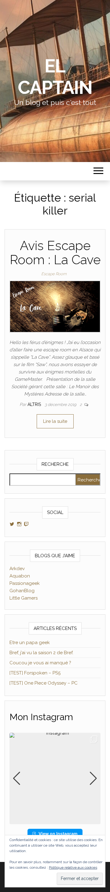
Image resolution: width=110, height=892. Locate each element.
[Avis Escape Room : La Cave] (55, 306)
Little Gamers (23, 598)
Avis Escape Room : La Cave (55, 252)
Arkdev (17, 568)
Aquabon (19, 576)
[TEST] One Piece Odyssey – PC (43, 683)
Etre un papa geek (29, 642)
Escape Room (54, 274)
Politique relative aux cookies (73, 867)
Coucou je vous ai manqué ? (40, 663)
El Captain (55, 76)
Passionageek (24, 583)
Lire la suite (55, 421)
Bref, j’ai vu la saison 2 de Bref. (41, 652)
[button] (55, 820)
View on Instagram (58, 833)
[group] (55, 778)
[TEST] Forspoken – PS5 (35, 673)
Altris (35, 404)
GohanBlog (22, 590)
